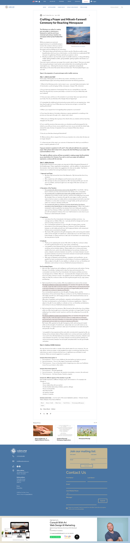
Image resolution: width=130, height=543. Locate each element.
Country (93, 459)
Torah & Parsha (66, 403)
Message (69, 497)
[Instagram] (17, 466)
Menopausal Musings (84, 438)
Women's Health (49, 403)
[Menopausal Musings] (87, 430)
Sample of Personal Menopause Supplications (64, 439)
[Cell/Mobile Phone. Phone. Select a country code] (68, 493)
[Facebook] (19, 466)
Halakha (42, 405)
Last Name (91, 477)
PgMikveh (53, 409)
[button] (39, 1)
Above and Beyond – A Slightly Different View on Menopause (42, 439)
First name (73, 454)
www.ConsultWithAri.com (58, 533)
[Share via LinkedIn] (47, 413)
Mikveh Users (58, 403)
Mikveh (42, 403)
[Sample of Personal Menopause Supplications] (65, 430)
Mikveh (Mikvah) (46, 409)
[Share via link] (50, 413)
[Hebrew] (36, 1)
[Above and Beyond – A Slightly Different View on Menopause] (43, 430)
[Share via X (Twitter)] (44, 413)
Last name (93, 454)
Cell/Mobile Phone (72, 491)
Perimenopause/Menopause (78, 403)
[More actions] (89, 15)
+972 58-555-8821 (21, 456)
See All (95, 422)
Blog (41, 409)
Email (72, 459)
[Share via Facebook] (40, 413)
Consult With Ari (28, 494)
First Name (70, 477)
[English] (33, 1)
